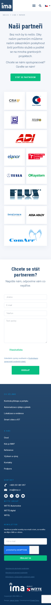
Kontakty (8, 462)
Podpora (8, 469)
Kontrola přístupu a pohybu (16, 401)
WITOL (7, 515)
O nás (14, 15)
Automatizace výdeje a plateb (17, 407)
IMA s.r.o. (6, 15)
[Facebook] (6, 496)
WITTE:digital (10, 510)
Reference (8, 450)
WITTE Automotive (12, 506)
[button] (34, 5)
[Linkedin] (17, 496)
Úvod (6, 437)
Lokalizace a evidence (14, 413)
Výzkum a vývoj (11, 456)
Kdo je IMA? (9, 444)
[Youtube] (23, 496)
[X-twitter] (11, 496)
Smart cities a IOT (12, 419)
